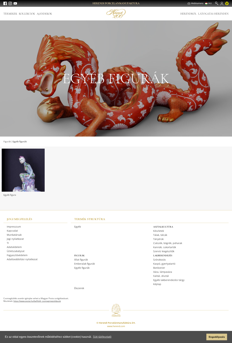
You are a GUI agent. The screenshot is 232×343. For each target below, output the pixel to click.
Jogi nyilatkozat (15, 238)
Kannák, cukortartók (164, 247)
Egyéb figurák (82, 267)
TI (8, 243)
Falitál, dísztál (161, 276)
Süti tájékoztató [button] (102, 336)
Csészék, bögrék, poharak (167, 243)
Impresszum (14, 226)
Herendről (188, 13)
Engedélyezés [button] (217, 337)
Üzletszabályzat (15, 251)
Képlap (157, 284)
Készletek (158, 230)
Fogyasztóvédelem (17, 255)
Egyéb (77, 226)
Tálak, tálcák (160, 235)
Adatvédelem (14, 247)
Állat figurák (81, 259)
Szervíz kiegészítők (163, 251)
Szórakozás (159, 259)
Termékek (10, 13)
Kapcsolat (12, 230)
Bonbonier (159, 267)
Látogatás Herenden (213, 13)
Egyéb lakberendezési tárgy (168, 280)
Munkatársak (14, 234)
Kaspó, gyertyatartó (164, 263)
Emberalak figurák (84, 263)
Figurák (7, 141)
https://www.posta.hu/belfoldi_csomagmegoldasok (37, 301)
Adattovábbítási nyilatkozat (22, 259)
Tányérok (158, 239)
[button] (203, 337)
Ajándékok (44, 13)
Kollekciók (27, 13)
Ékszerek (79, 288)
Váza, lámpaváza (162, 271)
